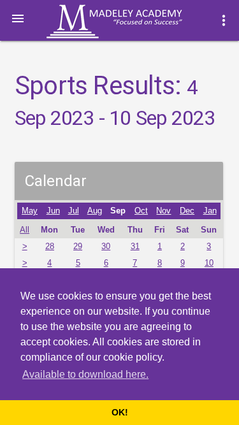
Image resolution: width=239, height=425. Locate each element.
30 (105, 246)
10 (209, 263)
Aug (94, 210)
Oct (141, 210)
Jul (73, 210)
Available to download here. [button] (85, 374)
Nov (163, 210)
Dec (187, 210)
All (24, 230)
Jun (53, 210)
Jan (210, 210)
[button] (18, 18)
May (30, 210)
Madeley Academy (132, 21)
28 (49, 246)
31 (135, 246)
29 (77, 246)
